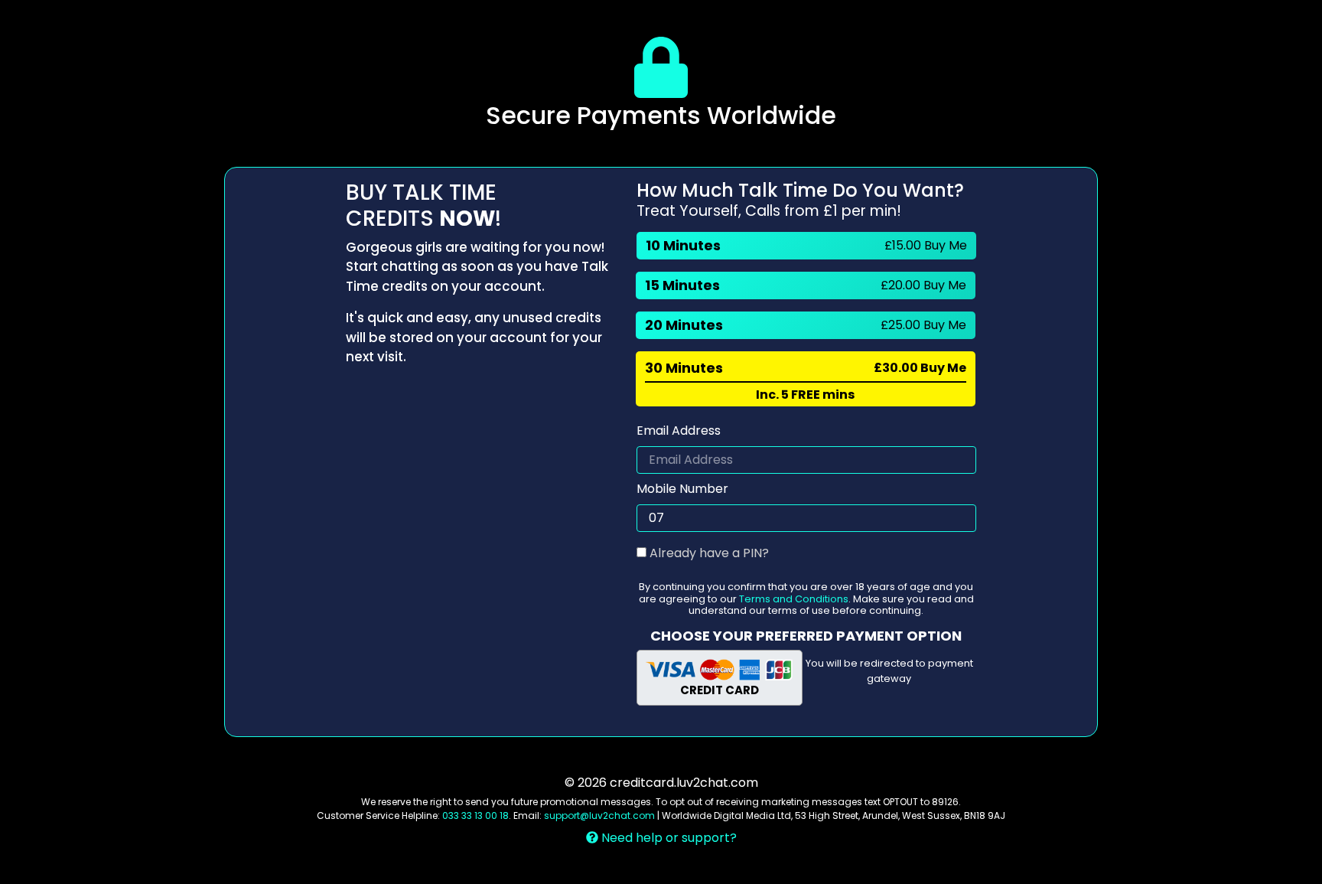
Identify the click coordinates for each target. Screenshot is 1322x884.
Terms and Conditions (793, 598)
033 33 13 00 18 (475, 815)
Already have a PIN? (707, 553)
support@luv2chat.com (599, 815)
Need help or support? (667, 837)
